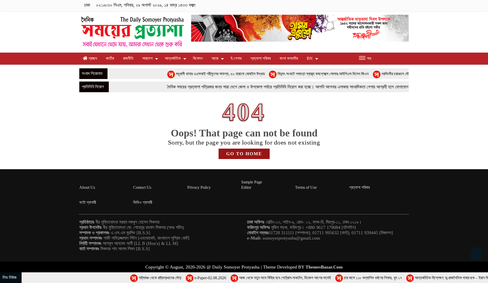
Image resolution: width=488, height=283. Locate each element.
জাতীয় (110, 58)
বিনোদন (198, 58)
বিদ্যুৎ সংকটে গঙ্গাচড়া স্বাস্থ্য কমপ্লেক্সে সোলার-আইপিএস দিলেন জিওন (306, 74)
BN (310, 58)
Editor (246, 187)
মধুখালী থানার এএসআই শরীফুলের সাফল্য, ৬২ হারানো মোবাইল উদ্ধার (203, 74)
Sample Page (251, 182)
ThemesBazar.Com (324, 267)
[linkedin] (398, 5)
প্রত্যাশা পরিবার (260, 58)
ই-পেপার (236, 58)
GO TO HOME (244, 153)
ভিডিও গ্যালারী (142, 202)
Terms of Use (306, 187)
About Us (87, 187)
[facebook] (374, 5)
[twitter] (382, 5)
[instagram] (390, 5)
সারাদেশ (147, 58)
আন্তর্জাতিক (173, 58)
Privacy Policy (199, 187)
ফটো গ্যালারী (87, 202)
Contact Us (142, 187)
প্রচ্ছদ (92, 58)
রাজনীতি (128, 58)
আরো (214, 58)
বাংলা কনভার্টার (289, 58)
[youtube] (405, 5)
